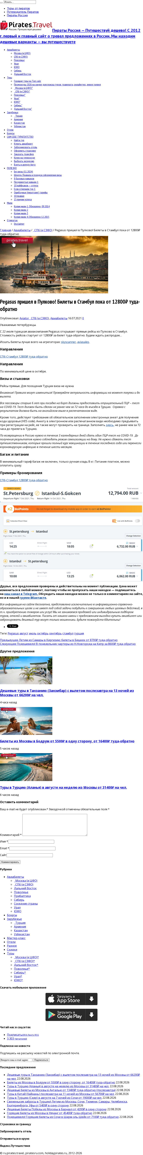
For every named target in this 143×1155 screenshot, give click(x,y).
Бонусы (10, 133)
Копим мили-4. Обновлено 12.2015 (31, 216)
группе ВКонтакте (33, 598)
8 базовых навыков (24, 178)
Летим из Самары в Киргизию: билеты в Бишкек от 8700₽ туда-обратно (59, 640)
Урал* (17, 98)
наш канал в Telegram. (21, 594)
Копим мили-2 (21, 210)
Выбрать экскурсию (24, 161)
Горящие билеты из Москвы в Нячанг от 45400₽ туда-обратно (49, 1113)
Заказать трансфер (24, 154)
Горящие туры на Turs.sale (27, 81)
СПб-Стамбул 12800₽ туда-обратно (24, 356)
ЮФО (17, 67)
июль (32, 633)
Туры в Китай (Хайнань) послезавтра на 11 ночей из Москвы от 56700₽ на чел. (60, 1094)
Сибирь (17, 70)
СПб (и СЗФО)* (22, 91)
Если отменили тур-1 (24, 189)
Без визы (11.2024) (23, 171)
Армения (18, 119)
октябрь (42, 633)
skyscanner (68, 342)
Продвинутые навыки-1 (26, 182)
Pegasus (13, 633)
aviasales (83, 342)
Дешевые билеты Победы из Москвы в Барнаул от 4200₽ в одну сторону (57, 1109)
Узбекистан (20, 126)
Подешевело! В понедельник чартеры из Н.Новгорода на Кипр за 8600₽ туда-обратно (68, 644)
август (24, 633)
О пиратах (12, 220)
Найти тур (19, 140)
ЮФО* (17, 102)
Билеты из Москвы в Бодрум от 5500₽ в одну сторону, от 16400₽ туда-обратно (67, 741)
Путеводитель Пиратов (23, 12)
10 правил (19, 196)
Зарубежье (12, 112)
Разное (12, 946)
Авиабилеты (13, 49)
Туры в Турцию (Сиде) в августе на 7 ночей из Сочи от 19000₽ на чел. (54, 1098)
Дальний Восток (22, 74)
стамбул (67, 633)
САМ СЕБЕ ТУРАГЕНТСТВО (20, 136)
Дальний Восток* (23, 109)
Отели (10, 129)
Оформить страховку (25, 150)
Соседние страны (26, 904)
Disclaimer (19, 223)
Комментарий (11, 835)
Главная (5, 230)
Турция (18, 116)
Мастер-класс (16, 938)
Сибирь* (18, 105)
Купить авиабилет (23, 143)
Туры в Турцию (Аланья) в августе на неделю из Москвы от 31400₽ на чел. (63, 787)
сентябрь (55, 633)
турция (79, 633)
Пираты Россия (17, 15)
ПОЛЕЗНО (12, 168)
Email (3, 848)
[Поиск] (1, 2)
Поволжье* (19, 95)
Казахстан (19, 122)
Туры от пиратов (18, 8)
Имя (3, 841)
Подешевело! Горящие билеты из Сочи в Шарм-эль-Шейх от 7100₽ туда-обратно (63, 1117)
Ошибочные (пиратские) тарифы (31, 192)
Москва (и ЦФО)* (23, 88)
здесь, (110, 425)
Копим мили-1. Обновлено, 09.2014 (32, 206)
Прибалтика (22, 896)
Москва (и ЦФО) (22, 53)
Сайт (3, 855)
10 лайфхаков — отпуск (26, 185)
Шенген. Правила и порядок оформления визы (38, 175)
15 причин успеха (23, 199)
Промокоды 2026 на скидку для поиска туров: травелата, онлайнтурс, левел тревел (57, 84)
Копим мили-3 (21, 213)
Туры (9, 77)
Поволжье (19, 60)
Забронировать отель (25, 147)
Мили (9, 203)
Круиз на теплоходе (24, 157)
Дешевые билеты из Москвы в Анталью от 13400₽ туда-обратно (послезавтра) (61, 1090)
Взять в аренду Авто (25, 164)
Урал (16, 63)
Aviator (25, 318)
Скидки (12, 949)
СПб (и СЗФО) (21, 56)
